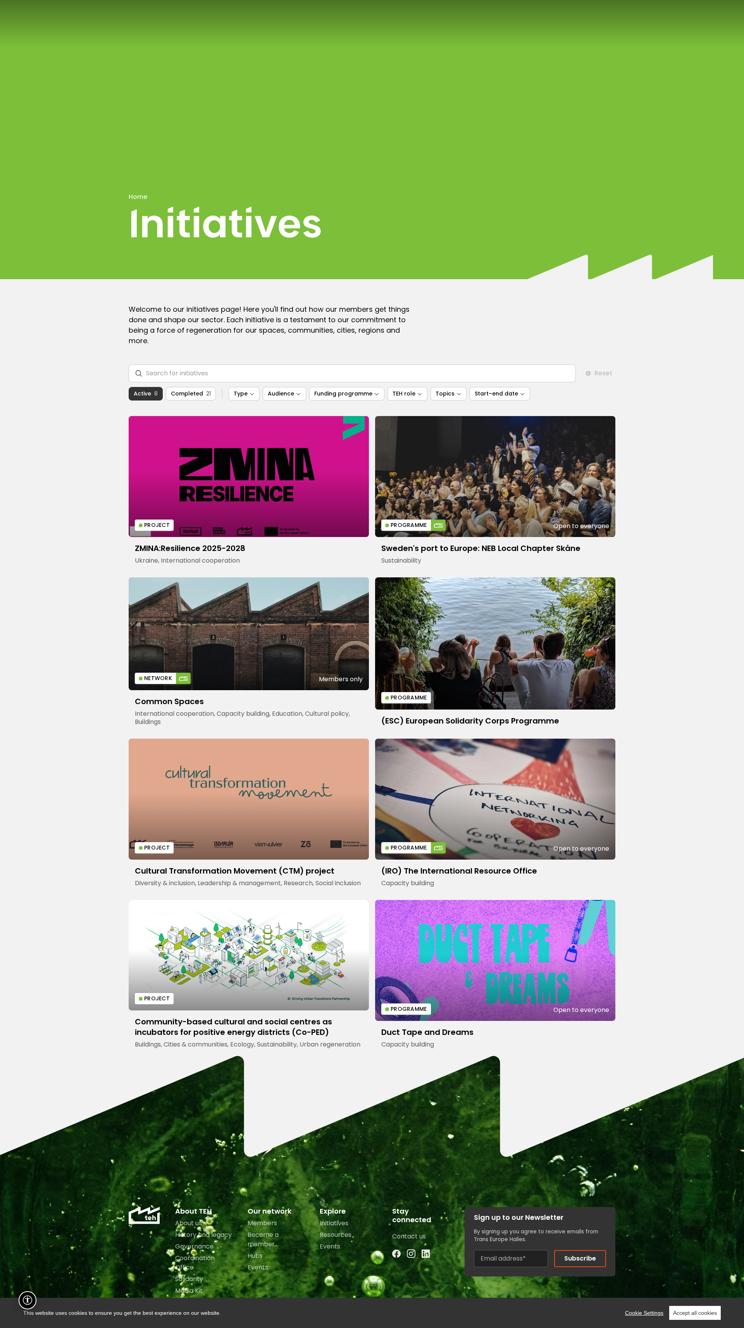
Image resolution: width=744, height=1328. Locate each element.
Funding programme (343, 393)
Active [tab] (146, 393)
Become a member (263, 1239)
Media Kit (189, 1290)
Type (241, 393)
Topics (445, 393)
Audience (281, 393)
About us (188, 1223)
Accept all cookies (695, 1313)
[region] (372, 1313)
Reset (603, 373)
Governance (194, 1246)
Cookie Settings (644, 1313)
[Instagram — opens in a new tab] (411, 1254)
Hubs (255, 1255)
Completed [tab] (191, 393)
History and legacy (203, 1234)
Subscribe (580, 1258)
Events (258, 1267)
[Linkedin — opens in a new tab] (426, 1254)
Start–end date (496, 393)
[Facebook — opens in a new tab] (396, 1254)
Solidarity (189, 1278)
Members (262, 1223)
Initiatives (334, 1223)
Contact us (409, 1236)
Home (138, 196)
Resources (335, 1234)
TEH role (404, 393)
